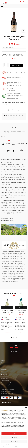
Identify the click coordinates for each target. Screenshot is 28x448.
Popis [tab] (14, 127)
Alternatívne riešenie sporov (7, 389)
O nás (2, 362)
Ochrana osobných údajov (7, 384)
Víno (14, 117)
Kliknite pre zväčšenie (23, 31)
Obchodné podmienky (6, 382)
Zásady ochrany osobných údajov (20, 445)
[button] (26, 407)
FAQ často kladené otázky (7, 393)
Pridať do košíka (16, 65)
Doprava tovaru (5, 380)
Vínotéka (3, 364)
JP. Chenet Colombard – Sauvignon (20, 311)
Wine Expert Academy (6, 367)
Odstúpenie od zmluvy (6, 387)
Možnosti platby (5, 378)
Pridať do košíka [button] (5, 307)
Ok (14, 433)
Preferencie (14, 441)
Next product (26, 6)
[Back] (2, 6)
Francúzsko (12, 115)
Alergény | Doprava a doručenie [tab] (14, 132)
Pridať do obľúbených (15, 110)
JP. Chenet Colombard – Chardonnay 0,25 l (7, 311)
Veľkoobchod (4, 369)
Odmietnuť (14, 437)
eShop (2, 371)
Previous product (22, 6)
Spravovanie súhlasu (6, 391)
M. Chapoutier (19, 115)
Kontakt (3, 360)
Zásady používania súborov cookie (7, 445)
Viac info (14, 58)
